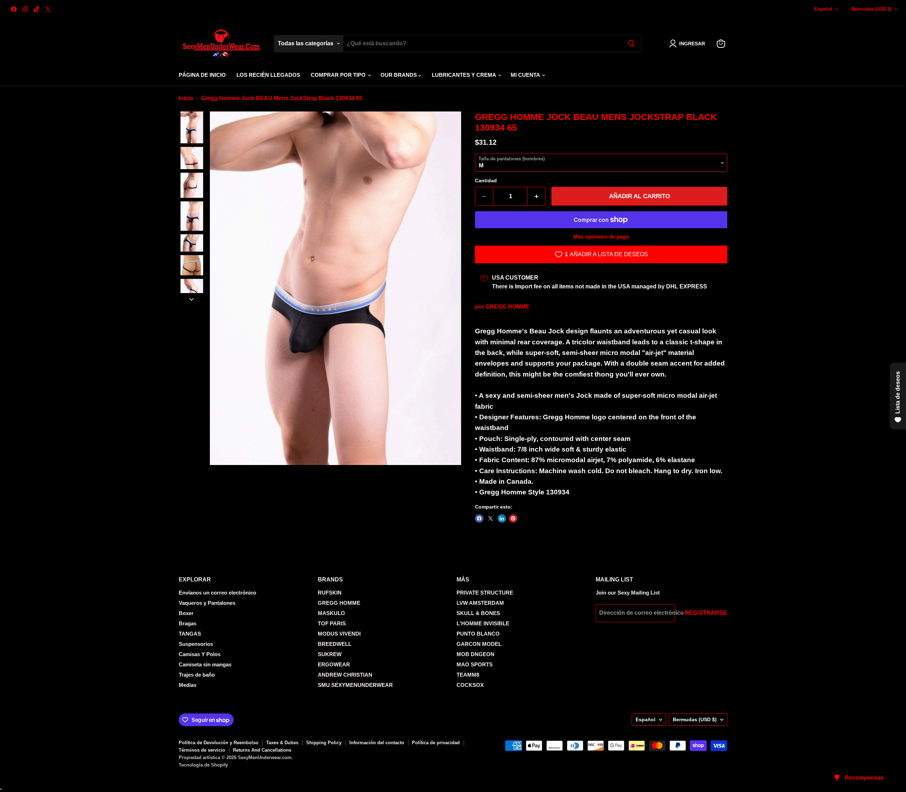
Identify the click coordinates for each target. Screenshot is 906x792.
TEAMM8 (468, 675)
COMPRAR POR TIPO (339, 75)
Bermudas (871, 9)
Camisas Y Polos (199, 654)
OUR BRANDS (399, 75)
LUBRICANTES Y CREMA (464, 75)
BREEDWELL (334, 644)
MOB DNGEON (475, 654)
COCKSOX (470, 685)
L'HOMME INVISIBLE (483, 623)
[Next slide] (191, 298)
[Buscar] (631, 43)
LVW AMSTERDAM (480, 603)
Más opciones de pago (601, 237)
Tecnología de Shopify (203, 765)
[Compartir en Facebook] (479, 518)
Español (823, 9)
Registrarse (705, 612)
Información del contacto (376, 742)
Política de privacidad (436, 742)
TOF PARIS (332, 623)
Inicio (186, 98)
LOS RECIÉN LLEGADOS (268, 75)
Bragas (187, 623)
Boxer (186, 613)
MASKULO (331, 613)
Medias (187, 685)
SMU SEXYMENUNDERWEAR (355, 685)
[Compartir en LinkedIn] (502, 518)
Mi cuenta (526, 75)
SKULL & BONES (478, 613)
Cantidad (486, 180)
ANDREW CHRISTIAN (345, 675)
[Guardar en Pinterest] (513, 518)
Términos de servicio (202, 750)
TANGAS (190, 634)
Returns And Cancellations (262, 750)
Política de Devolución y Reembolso (218, 742)
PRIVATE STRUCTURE (485, 593)
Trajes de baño (197, 675)
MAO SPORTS (475, 664)
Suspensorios (196, 644)
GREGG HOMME (507, 307)
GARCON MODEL (479, 644)
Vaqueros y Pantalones (207, 603)
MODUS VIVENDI (339, 634)
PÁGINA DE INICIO (202, 75)
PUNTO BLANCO (478, 634)
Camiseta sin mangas (205, 664)
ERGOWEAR (334, 664)
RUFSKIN (330, 593)
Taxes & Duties (282, 742)
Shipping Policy (324, 742)
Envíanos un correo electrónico (217, 593)
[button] (688, 43)
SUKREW (330, 654)
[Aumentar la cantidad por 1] (537, 196)
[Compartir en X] (490, 518)
